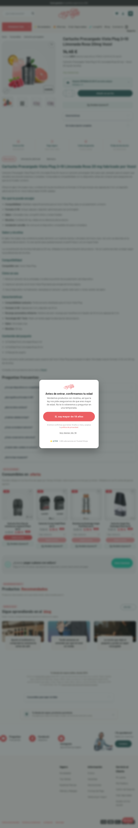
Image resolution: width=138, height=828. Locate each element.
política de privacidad (69, 427)
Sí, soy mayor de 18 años (69, 416)
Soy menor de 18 (68, 433)
